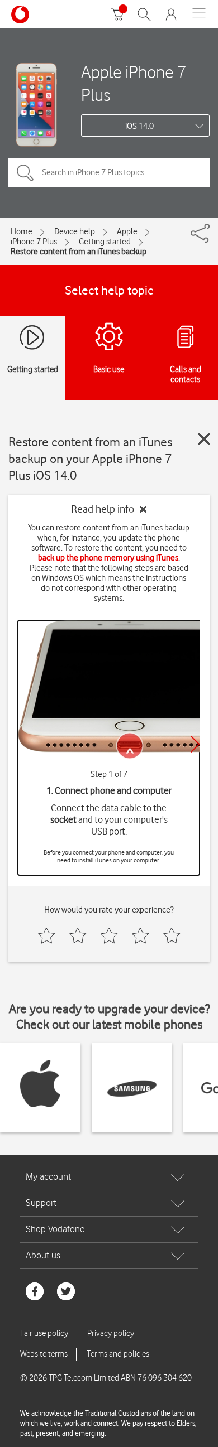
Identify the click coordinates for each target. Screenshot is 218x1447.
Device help (74, 231)
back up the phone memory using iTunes (108, 558)
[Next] (195, 744)
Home (21, 231)
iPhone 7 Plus (34, 242)
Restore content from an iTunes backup (78, 252)
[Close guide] (204, 439)
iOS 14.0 (139, 126)
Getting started (105, 242)
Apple (127, 231)
